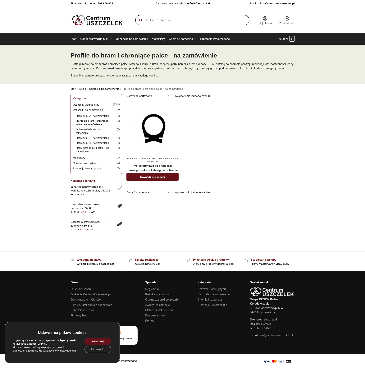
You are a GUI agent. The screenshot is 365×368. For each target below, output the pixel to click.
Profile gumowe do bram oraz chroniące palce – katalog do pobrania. (152, 168)
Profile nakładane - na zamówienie (87, 131)
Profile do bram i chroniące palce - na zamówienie (91, 122)
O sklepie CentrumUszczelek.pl (90, 294)
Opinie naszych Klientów (86, 299)
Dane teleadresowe (83, 310)
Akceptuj (98, 341)
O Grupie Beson (81, 289)
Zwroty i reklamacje (157, 304)
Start (73, 88)
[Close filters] (123, 96)
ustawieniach (68, 350)
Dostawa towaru (155, 315)
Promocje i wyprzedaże (87, 168)
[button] (287, 39)
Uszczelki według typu (86, 104)
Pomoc (149, 320)
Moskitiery (79, 157)
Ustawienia (97, 349)
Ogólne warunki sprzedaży (162, 299)
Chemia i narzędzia (84, 163)
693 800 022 (105, 3)
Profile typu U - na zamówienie (92, 115)
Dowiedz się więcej (152, 176)
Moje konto (265, 23)
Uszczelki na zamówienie (104, 88)
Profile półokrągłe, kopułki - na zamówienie (92, 149)
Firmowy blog (79, 315)
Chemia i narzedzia (210, 299)
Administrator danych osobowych (91, 304)
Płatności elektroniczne (159, 310)
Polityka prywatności (158, 294)
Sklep (82, 88)
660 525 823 (263, 328)
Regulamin (152, 289)
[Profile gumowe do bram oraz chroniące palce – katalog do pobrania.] (152, 129)
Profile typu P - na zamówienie (92, 137)
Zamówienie (286, 23)
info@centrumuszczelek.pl (277, 3)
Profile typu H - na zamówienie (92, 142)
